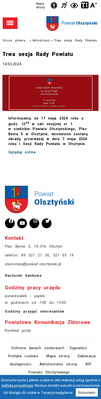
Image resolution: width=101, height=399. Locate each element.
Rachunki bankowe (23, 275)
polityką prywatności (17, 385)
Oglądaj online (22, 152)
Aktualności (41, 40)
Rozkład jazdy (18, 330)
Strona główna (13, 40)
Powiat (79, 23)
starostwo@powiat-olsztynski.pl (33, 264)
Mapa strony (40, 5)
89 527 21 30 (35, 255)
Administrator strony (58, 364)
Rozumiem (86, 393)
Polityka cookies (23, 356)
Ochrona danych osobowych (37, 348)
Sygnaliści (78, 348)
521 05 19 (63, 255)
